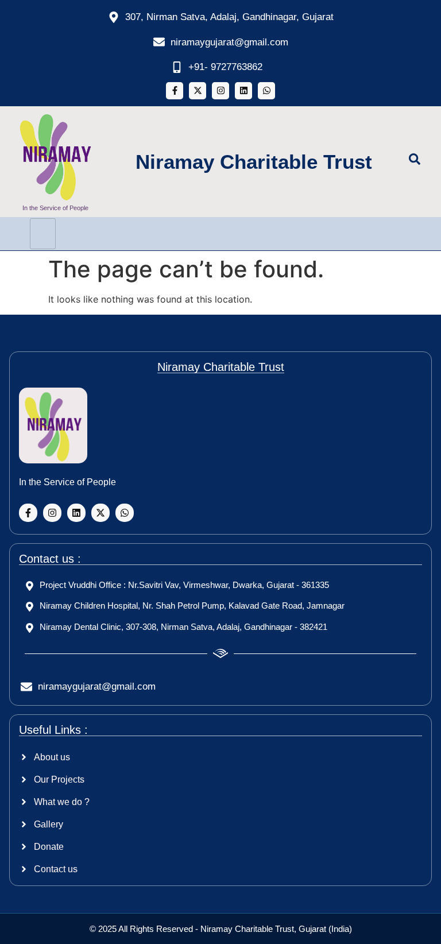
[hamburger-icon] (43, 233)
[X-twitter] (197, 90)
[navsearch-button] (420, 161)
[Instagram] (220, 90)
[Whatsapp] (266, 90)
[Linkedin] (243, 90)
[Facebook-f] (174, 90)
